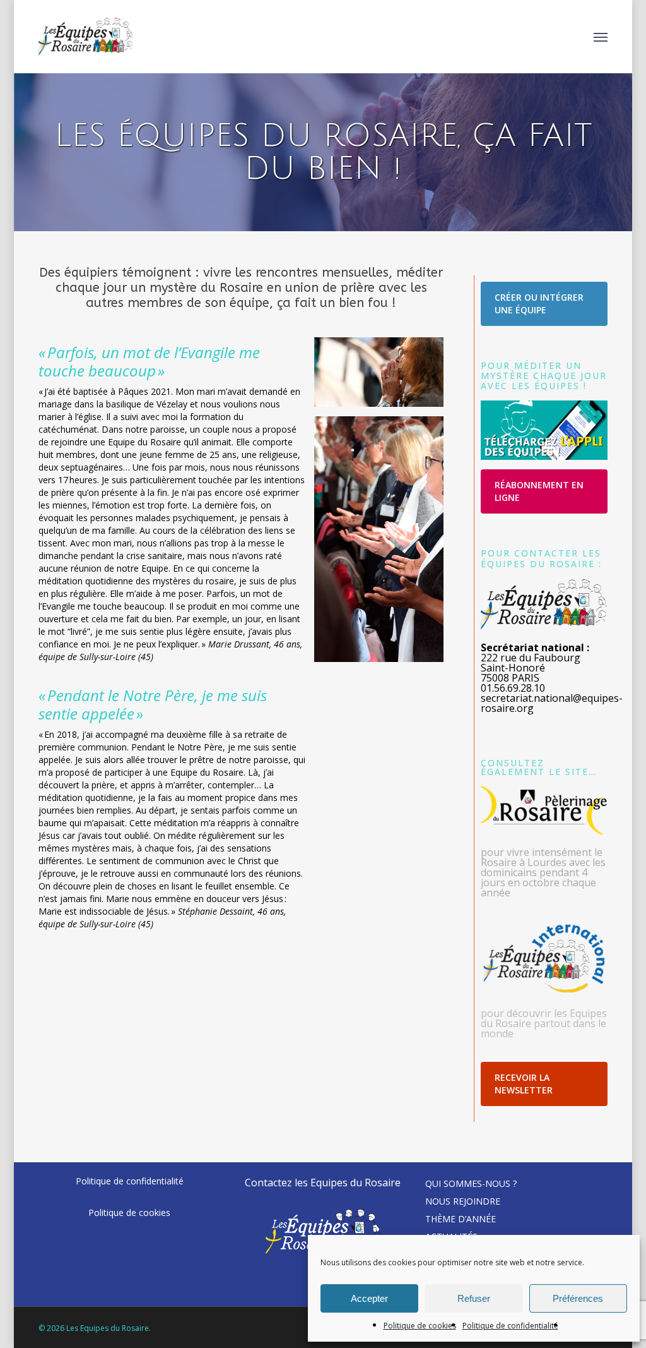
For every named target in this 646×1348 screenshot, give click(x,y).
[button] (601, 36)
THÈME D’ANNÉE (460, 1219)
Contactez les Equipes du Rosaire (323, 1182)
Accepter (369, 1298)
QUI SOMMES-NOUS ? (471, 1183)
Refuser (473, 1298)
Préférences (578, 1298)
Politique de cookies (420, 1325)
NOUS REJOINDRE (462, 1201)
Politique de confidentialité (510, 1325)
